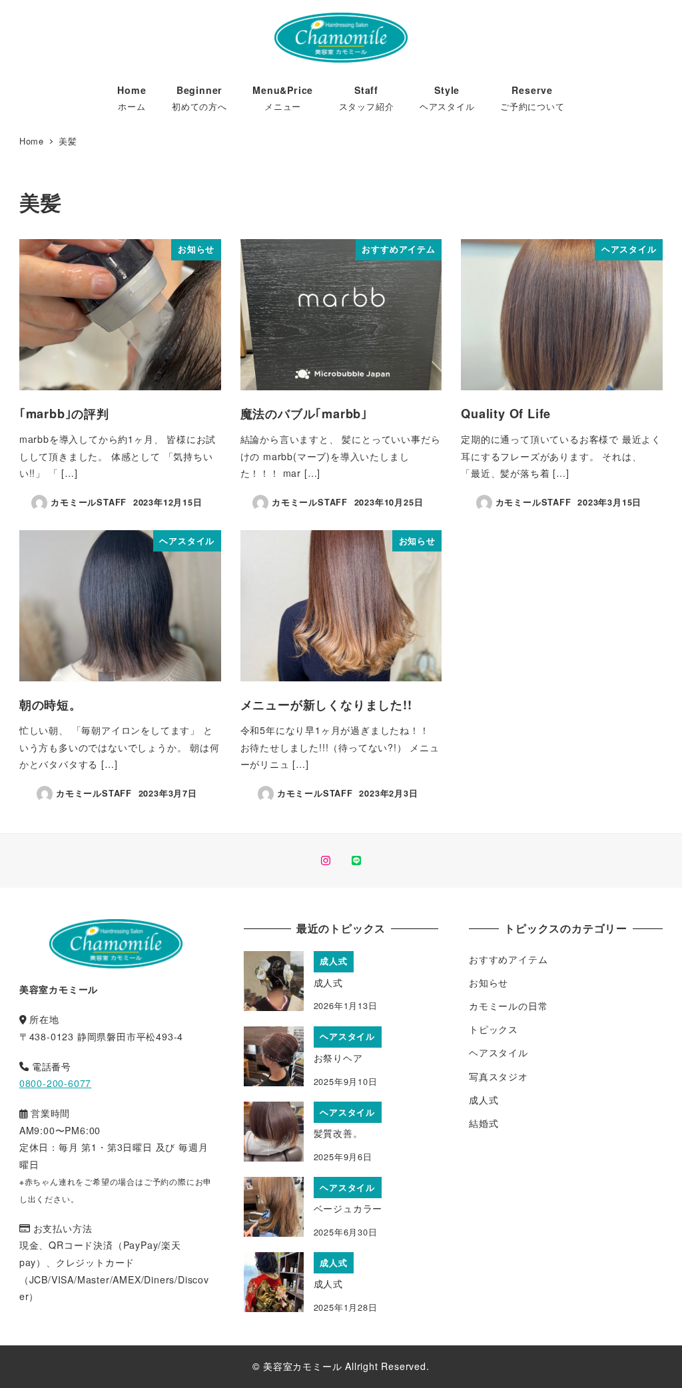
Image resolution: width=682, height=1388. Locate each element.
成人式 (483, 1099)
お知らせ (488, 982)
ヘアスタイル (498, 1052)
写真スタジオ (498, 1076)
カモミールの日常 (508, 1005)
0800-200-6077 (55, 1083)
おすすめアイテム (508, 959)
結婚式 (483, 1123)
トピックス (493, 1029)
